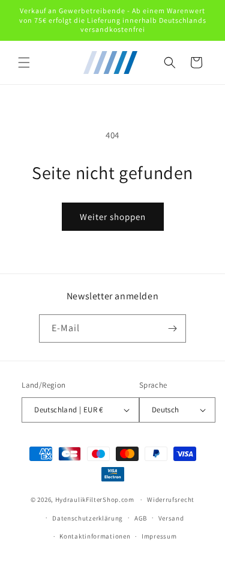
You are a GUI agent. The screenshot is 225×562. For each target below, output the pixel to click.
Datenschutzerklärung (87, 518)
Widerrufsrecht (170, 499)
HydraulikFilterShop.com (94, 499)
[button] (24, 62)
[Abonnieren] (172, 328)
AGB (140, 518)
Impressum (159, 536)
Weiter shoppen (113, 216)
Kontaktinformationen (94, 536)
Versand (171, 518)
